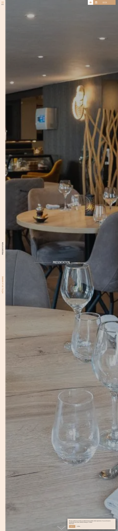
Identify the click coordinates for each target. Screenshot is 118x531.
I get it (72, 526)
